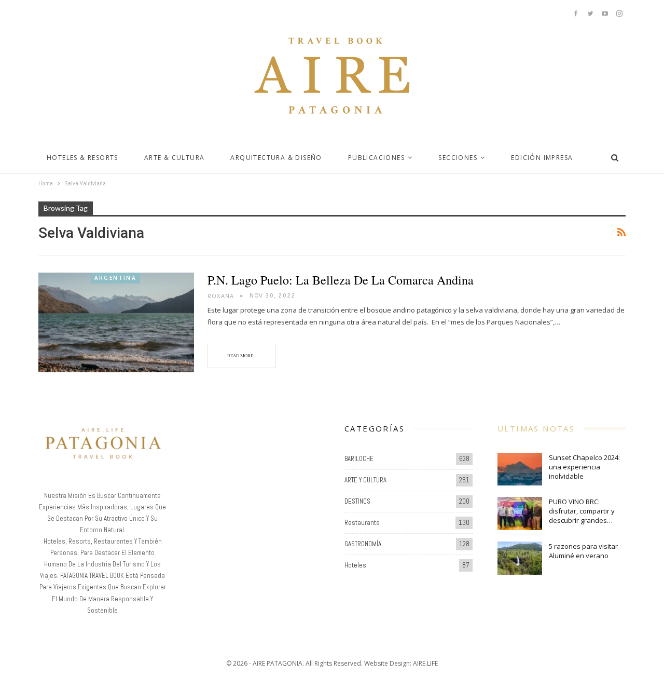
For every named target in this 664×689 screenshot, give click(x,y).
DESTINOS (357, 501)
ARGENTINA (115, 277)
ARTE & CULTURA (174, 157)
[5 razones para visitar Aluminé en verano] (519, 558)
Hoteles (355, 565)
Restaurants (362, 522)
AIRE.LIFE (425, 663)
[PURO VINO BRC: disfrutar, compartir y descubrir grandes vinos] (519, 513)
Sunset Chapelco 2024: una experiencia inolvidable (584, 467)
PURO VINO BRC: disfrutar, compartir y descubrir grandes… (582, 511)
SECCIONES (457, 157)
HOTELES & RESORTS (82, 157)
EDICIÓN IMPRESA (542, 157)
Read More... (241, 356)
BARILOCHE (359, 458)
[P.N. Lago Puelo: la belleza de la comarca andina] (116, 322)
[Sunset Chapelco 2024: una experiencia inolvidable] (519, 469)
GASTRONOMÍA (362, 543)
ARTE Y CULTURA (365, 480)
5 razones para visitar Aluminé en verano (583, 551)
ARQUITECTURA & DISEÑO (276, 157)
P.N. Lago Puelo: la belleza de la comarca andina (341, 280)
